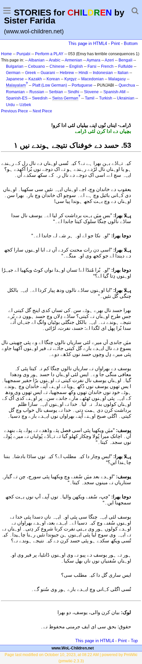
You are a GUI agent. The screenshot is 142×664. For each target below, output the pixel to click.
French (107, 66)
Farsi (92, 66)
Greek (30, 72)
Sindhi (73, 92)
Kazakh (35, 79)
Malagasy (117, 79)
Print (115, 43)
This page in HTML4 (87, 43)
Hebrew (67, 72)
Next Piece (42, 111)
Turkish (105, 98)
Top (134, 640)
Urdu (10, 104)
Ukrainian (125, 98)
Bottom (131, 43)
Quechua (127, 85)
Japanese (15, 79)
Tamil (89, 98)
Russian (36, 92)
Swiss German (65, 98)
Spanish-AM (114, 92)
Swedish (40, 98)
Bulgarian (14, 66)
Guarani (48, 72)
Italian (123, 72)
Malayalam (16, 85)
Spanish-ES (16, 98)
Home (6, 54)
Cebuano (36, 66)
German (13, 72)
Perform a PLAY (49, 54)
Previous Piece (14, 111)
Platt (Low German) (49, 85)
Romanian (15, 92)
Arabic (54, 60)
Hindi (83, 72)
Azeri (109, 60)
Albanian (36, 60)
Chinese (57, 66)
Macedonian (92, 79)
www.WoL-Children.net (73, 648)
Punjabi (23, 54)
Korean (53, 79)
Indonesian (103, 72)
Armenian (73, 60)
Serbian (56, 92)
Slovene (91, 92)
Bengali (125, 60)
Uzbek (25, 104)
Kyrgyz (70, 79)
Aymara (93, 60)
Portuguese (82, 85)
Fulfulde (125, 66)
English (76, 66)
